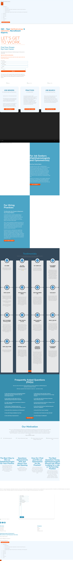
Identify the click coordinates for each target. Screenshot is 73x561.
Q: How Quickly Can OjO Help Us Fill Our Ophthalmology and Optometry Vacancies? (13, 399)
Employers (4, 13)
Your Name (22, 495)
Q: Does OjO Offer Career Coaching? (41, 410)
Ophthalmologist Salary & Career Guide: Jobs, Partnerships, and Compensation (16, 12)
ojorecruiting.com (5, 540)
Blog (3, 17)
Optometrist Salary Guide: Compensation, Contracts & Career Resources (15, 9)
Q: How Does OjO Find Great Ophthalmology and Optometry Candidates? (43, 407)
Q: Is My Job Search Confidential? (40, 415)
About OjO (4, 16)
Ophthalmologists (7, 10)
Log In (4, 20)
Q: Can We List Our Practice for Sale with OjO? (43, 413)
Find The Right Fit (35, 184)
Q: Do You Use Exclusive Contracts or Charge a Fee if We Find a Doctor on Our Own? (44, 403)
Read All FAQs (29, 417)
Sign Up (13, 71)
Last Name (3, 63)
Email (21, 497)
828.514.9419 (5, 536)
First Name (3, 60)
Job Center (4, 14)
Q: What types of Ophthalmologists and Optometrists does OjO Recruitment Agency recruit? (15, 407)
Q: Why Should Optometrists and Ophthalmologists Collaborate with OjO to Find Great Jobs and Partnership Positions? (15, 394)
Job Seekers (5, 6)
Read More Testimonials (29, 371)
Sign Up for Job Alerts (5, 22)
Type (2, 67)
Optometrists (6, 545)
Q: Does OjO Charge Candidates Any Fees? (13, 413)
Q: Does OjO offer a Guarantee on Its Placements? (15, 410)
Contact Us (4, 18)
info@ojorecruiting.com (6, 538)
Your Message (22, 502)
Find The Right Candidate (9, 240)
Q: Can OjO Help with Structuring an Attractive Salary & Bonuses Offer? (43, 399)
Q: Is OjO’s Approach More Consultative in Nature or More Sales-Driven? (15, 403)
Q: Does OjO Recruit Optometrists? (12, 415)
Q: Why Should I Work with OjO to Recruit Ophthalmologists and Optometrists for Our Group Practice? (44, 394)
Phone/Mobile (22, 500)
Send (22, 517)
